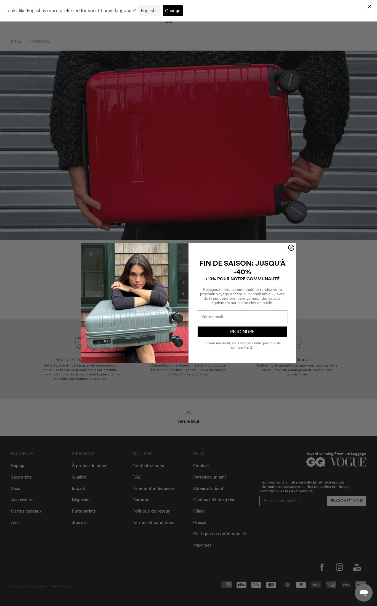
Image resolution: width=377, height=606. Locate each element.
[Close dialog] (291, 247)
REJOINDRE (242, 332)
